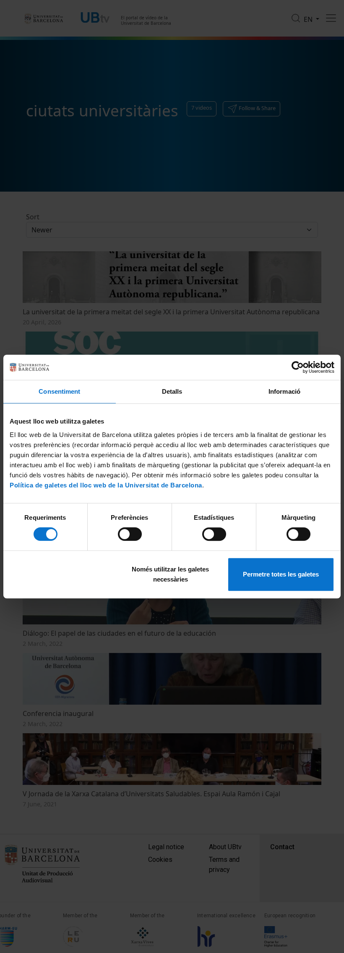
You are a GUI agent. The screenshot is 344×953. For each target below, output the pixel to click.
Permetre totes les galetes (281, 574)
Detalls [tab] (172, 391)
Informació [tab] (284, 391)
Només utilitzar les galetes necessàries (170, 574)
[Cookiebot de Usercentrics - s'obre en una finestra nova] (297, 367)
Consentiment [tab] (59, 391)
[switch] (130, 534)
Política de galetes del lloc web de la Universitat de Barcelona (106, 485)
